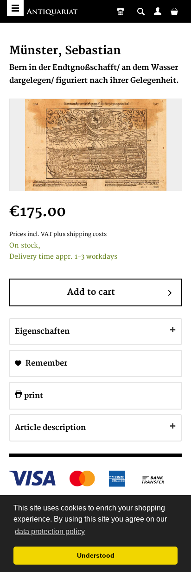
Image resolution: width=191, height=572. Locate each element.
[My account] (157, 11)
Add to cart (91, 292)
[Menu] (15, 8)
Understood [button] (96, 555)
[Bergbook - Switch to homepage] (53, 13)
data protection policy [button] (50, 531)
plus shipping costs (80, 234)
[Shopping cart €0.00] (174, 11)
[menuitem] (157, 11)
